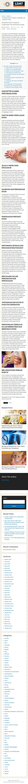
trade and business (9, 760)
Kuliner (6, 716)
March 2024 (7, 623)
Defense (6, 665)
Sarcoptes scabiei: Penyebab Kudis (12, 66)
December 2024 (8, 603)
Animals (6, 638)
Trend (6, 767)
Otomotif (6, 738)
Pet (5, 740)
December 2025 (8, 577)
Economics (7, 669)
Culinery (6, 660)
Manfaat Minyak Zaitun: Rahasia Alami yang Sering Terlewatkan (12, 426)
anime (6, 640)
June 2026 (7, 564)
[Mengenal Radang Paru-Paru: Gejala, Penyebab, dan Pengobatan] (14, 437)
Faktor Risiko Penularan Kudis (12, 67)
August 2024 (7, 612)
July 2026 (7, 561)
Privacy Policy (10, 782)
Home (4, 782)
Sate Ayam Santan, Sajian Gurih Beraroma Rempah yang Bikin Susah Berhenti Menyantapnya (14, 522)
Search (5, 498)
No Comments (12, 29)
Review (6, 749)
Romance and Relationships (11, 751)
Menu (2, 10)
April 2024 (7, 621)
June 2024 (7, 617)
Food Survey (7, 682)
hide (17, 63)
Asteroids (7, 645)
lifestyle (6, 720)
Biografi (6, 649)
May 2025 (7, 592)
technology (7, 758)
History (6, 700)
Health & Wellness (9, 698)
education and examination (11, 671)
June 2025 (7, 590)
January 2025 (7, 601)
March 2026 (7, 570)
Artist (5, 642)
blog (5, 651)
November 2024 (8, 606)
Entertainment (8, 674)
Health (3, 29)
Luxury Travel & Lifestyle (11, 725)
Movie (6, 727)
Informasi (6, 705)
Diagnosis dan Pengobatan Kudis (13, 71)
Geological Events (9, 689)
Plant (5, 742)
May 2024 (7, 619)
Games (6, 685)
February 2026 (8, 572)
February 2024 (8, 626)
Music (6, 729)
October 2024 (8, 608)
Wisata (6, 773)
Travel (6, 762)
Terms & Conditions (19, 782)
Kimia (5, 713)
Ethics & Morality (8, 676)
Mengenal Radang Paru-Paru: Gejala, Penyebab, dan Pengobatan (13, 447)
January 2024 (8, 628)
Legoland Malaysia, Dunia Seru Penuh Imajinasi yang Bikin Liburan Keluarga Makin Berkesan (14, 533)
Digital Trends (8, 667)
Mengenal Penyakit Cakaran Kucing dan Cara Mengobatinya (13, 468)
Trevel (6, 769)
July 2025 (6, 588)
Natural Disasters (9, 731)
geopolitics (7, 691)
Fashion (6, 678)
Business (6, 654)
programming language (10, 747)
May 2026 (7, 566)
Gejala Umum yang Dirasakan (12, 69)
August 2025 (7, 586)
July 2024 (7, 615)
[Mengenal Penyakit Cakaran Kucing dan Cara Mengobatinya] (14, 458)
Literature (7, 722)
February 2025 (8, 599)
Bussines (6, 656)
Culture (6, 662)
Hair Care (6, 693)
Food (5, 680)
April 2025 (7, 595)
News (6, 733)
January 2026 (8, 575)
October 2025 (8, 581)
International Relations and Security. (14, 711)
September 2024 (9, 610)
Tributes (6, 771)
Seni (5, 753)
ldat (9, 780)
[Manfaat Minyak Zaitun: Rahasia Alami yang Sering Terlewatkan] (14, 417)
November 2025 (8, 579)
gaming (6, 687)
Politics (6, 744)
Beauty (6, 647)
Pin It (10, 402)
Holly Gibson (6, 27)
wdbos (24, 103)
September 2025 (9, 583)
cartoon (6, 658)
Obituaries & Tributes (10, 736)
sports (6, 756)
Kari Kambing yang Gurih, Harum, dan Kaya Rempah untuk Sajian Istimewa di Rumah (14, 528)
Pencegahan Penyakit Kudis (12, 72)
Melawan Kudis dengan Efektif (13, 87)
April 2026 (7, 568)
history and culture (9, 702)
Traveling (6, 764)
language (6, 718)
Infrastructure (8, 707)
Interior (6, 709)
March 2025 (7, 597)
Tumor (13, 397)
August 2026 (7, 559)
